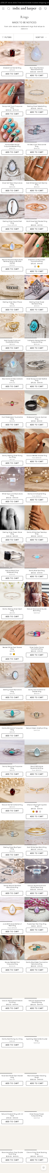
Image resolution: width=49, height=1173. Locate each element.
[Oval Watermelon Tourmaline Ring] (12, 402)
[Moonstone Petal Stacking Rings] (36, 1061)
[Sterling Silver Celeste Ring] (36, 91)
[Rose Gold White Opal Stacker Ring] (12, 1061)
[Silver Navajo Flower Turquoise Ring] (36, 1099)
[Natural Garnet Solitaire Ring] (12, 790)
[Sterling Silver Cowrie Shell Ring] (12, 206)
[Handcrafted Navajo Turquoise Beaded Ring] (12, 130)
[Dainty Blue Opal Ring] (36, 556)
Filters (8, 37)
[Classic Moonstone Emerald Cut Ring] (12, 986)
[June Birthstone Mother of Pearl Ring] (12, 909)
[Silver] (35, 266)
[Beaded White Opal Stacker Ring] (12, 632)
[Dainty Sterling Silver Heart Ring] (12, 594)
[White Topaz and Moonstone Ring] (12, 479)
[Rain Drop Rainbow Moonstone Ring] (36, 53)
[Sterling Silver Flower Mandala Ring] (36, 287)
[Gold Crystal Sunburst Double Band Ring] (12, 325)
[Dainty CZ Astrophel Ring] (36, 479)
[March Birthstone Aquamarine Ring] (36, 751)
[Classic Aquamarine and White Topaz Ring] (36, 871)
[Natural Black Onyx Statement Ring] (12, 556)
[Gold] (38, 266)
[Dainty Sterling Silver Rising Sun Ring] (12, 441)
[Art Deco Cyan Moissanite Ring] (36, 130)
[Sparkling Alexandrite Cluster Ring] (36, 1024)
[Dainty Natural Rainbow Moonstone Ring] (12, 871)
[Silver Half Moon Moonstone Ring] (12, 168)
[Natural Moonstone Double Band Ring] (36, 594)
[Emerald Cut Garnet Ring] (12, 53)
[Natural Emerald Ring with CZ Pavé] (12, 1099)
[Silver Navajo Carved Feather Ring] (36, 364)
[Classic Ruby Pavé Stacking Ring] (36, 1137)
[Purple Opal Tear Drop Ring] (36, 909)
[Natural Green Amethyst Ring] (36, 713)
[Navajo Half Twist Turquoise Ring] (12, 91)
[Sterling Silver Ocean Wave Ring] (12, 517)
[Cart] (45, 8)
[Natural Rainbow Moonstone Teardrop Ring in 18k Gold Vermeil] (12, 245)
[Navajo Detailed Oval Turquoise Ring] (12, 947)
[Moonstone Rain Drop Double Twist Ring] (12, 1137)
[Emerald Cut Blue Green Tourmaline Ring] (36, 245)
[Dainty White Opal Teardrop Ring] (36, 517)
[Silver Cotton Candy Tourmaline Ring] (36, 632)
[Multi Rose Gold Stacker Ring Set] (36, 206)
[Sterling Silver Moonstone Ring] (12, 675)
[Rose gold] (37, 812)
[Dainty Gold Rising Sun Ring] (12, 1024)
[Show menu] (3, 8)
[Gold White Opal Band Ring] (36, 832)
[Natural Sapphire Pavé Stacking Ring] (36, 986)
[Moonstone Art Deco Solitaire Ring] (12, 364)
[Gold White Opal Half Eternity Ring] (36, 168)
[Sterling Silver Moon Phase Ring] (12, 287)
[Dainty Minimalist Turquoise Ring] (12, 713)
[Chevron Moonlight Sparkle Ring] (36, 790)
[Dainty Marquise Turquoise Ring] (12, 751)
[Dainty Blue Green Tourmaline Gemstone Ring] (36, 947)
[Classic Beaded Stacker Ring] (36, 441)
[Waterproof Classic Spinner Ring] (36, 402)
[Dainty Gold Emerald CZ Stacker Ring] (36, 675)
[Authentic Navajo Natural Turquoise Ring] (36, 325)
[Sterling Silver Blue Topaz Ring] (12, 832)
